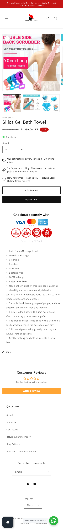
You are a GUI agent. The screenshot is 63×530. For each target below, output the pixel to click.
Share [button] (9, 351)
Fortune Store (19, 518)
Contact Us (12, 429)
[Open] (7, 522)
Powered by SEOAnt (31, 241)
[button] (6, 18)
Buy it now (31, 199)
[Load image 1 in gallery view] (12, 103)
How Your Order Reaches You (22, 177)
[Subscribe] (47, 472)
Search (10, 415)
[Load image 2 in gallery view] (31, 103)
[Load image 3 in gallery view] (51, 103)
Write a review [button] (31, 390)
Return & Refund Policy (18, 436)
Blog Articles (13, 444)
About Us (11, 422)
